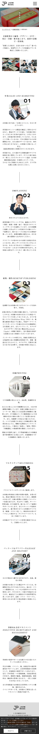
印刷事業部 (16, 29)
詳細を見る (28, 731)
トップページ (6, 29)
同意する (11, 731)
